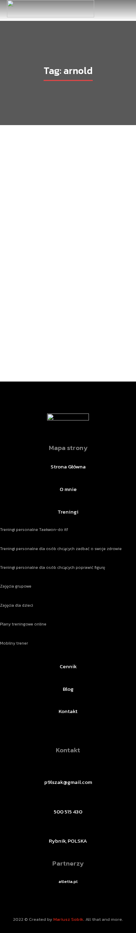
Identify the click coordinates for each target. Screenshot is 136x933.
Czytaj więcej (68, 345)
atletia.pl (68, 881)
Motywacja (46, 329)
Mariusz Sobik (68, 919)
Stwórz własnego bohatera (68, 316)
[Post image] (68, 236)
